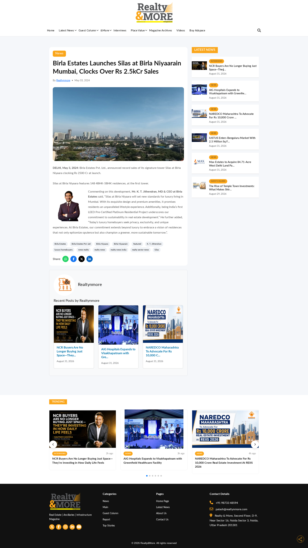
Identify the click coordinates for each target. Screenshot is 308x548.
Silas (157, 250)
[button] (53, 444)
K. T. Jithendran (154, 244)
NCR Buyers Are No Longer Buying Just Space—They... (70, 351)
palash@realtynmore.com (231, 509)
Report (106, 519)
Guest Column (87, 30)
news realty (83, 250)
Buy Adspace (197, 30)
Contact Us (162, 519)
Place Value (138, 30)
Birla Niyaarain (121, 244)
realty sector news (140, 250)
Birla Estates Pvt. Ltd (81, 244)
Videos (180, 30)
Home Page (162, 501)
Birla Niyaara (102, 244)
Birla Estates (60, 244)
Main (105, 507)
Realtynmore (63, 80)
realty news (99, 250)
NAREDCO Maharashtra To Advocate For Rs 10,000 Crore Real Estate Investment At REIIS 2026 (224, 462)
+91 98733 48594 (226, 502)
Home (50, 30)
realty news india (118, 250)
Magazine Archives (160, 30)
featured (137, 244)
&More (105, 30)
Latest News (66, 30)
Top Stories (109, 525)
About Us (161, 513)
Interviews (120, 30)
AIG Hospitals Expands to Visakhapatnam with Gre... (118, 353)
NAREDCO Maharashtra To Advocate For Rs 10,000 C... (162, 351)
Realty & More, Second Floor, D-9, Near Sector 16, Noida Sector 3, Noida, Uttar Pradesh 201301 (234, 520)
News (106, 501)
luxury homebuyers (64, 250)
